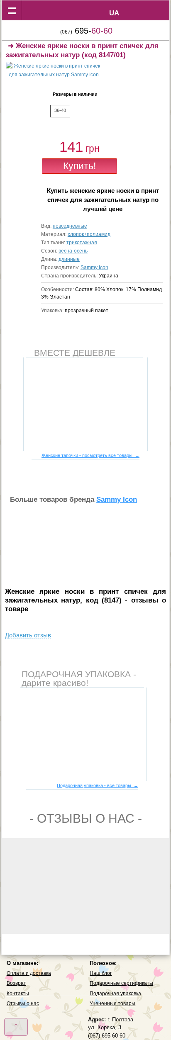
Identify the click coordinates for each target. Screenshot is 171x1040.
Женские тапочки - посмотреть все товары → (90, 455)
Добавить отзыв (28, 635)
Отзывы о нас (23, 1003)
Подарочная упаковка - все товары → (97, 785)
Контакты (18, 993)
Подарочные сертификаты (121, 983)
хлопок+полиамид (89, 234)
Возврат (16, 983)
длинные (69, 259)
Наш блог (101, 973)
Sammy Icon (94, 267)
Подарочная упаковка (115, 993)
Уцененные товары (112, 1003)
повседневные (70, 226)
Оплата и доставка (29, 973)
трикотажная (81, 242)
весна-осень (73, 251)
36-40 (60, 110)
